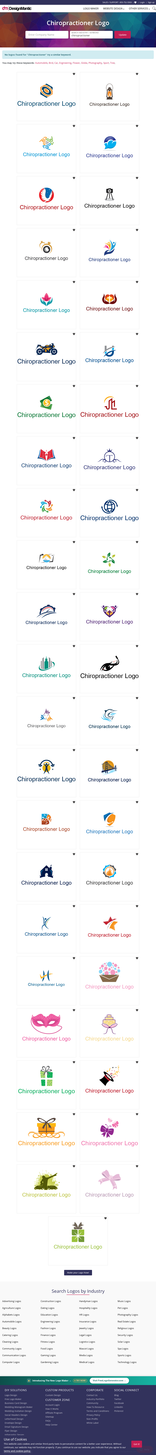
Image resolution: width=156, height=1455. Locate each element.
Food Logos (47, 1348)
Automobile (41, 62)
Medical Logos (86, 1362)
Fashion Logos (48, 1328)
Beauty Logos (9, 1328)
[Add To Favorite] (74, 73)
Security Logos (125, 1335)
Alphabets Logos (11, 1314)
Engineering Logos (50, 1321)
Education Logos (49, 1314)
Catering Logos (10, 1335)
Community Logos (11, 1348)
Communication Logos (14, 1355)
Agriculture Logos (11, 1307)
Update (122, 34)
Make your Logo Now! (78, 1272)
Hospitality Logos (88, 1307)
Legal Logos (85, 1335)
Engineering (65, 62)
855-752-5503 (126, 2)
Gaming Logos (48, 1355)
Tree (112, 62)
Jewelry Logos (86, 1328)
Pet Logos (123, 1307)
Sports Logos (124, 1355)
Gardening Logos (49, 1362)
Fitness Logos (48, 1341)
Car (56, 62)
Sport (106, 62)
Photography (95, 62)
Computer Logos (11, 1362)
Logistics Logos (87, 1341)
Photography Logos (128, 1314)
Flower (76, 62)
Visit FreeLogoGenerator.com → (109, 1380)
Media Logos (86, 1355)
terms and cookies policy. (17, 1451)
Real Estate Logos (127, 1321)
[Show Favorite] (135, 2)
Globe (84, 62)
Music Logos (124, 1301)
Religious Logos (126, 1328)
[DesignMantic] (17, 8)
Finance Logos (48, 1335)
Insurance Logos (87, 1321)
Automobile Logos (11, 1321)
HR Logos (84, 1314)
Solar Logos (124, 1341)
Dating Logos (47, 1307)
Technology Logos (127, 1362)
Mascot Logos (86, 1348)
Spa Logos (123, 1348)
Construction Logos (51, 1301)
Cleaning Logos (10, 1341)
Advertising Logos (11, 1301)
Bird (51, 62)
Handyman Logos (88, 1301)
